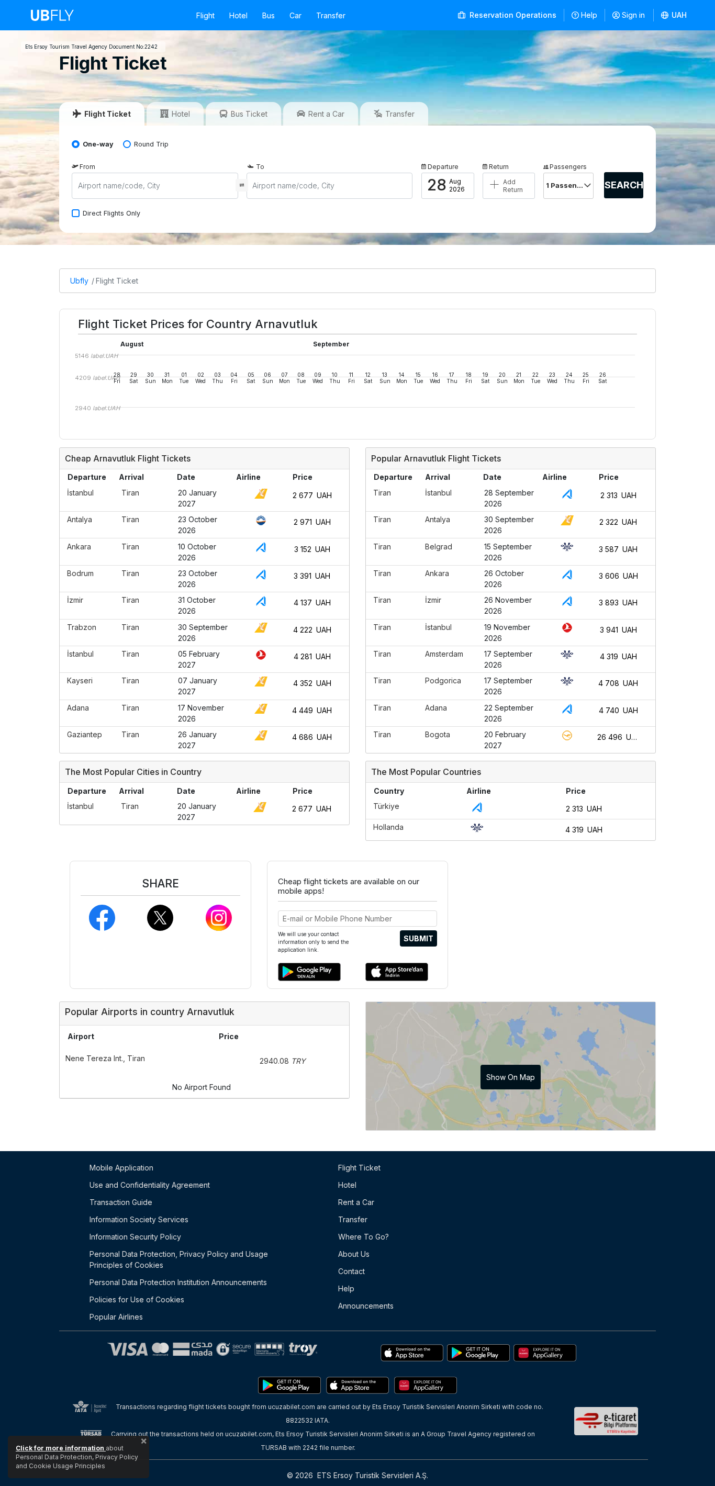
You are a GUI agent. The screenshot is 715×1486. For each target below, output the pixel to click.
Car (295, 15)
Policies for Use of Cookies (137, 1299)
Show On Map (510, 1077)
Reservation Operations (511, 14)
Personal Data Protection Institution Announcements (178, 1282)
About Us (354, 1253)
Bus (268, 15)
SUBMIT (418, 938)
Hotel (238, 15)
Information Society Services (139, 1219)
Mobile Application (121, 1167)
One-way (98, 144)
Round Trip (151, 144)
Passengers (568, 167)
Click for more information (61, 1448)
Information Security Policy (135, 1236)
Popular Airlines (116, 1316)
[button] (674, 15)
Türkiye (386, 806)
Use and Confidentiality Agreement (150, 1184)
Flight (205, 15)
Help (589, 14)
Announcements (366, 1305)
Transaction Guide (121, 1202)
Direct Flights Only (111, 213)
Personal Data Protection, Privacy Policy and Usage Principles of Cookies (179, 1259)
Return (499, 167)
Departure (443, 167)
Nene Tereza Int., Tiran (105, 1058)
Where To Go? (363, 1236)
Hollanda (388, 827)
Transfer (330, 15)
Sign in (633, 14)
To (260, 167)
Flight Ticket (117, 280)
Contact (351, 1271)
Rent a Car (356, 1202)
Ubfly (79, 280)
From (87, 167)
